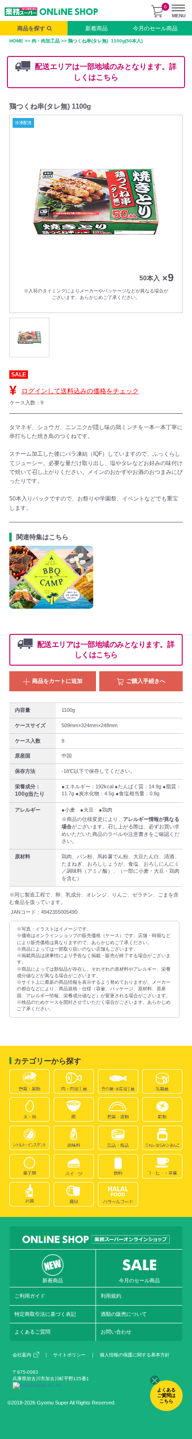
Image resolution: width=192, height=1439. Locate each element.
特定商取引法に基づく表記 (45, 1314)
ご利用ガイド (29, 1296)
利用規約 (111, 1296)
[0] (157, 11)
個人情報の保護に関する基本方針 (135, 1354)
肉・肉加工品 (46, 40)
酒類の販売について (124, 1314)
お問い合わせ (116, 1332)
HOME (16, 40)
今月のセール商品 (155, 28)
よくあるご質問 (32, 1332)
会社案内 (22, 1354)
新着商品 (96, 28)
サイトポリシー (69, 1354)
